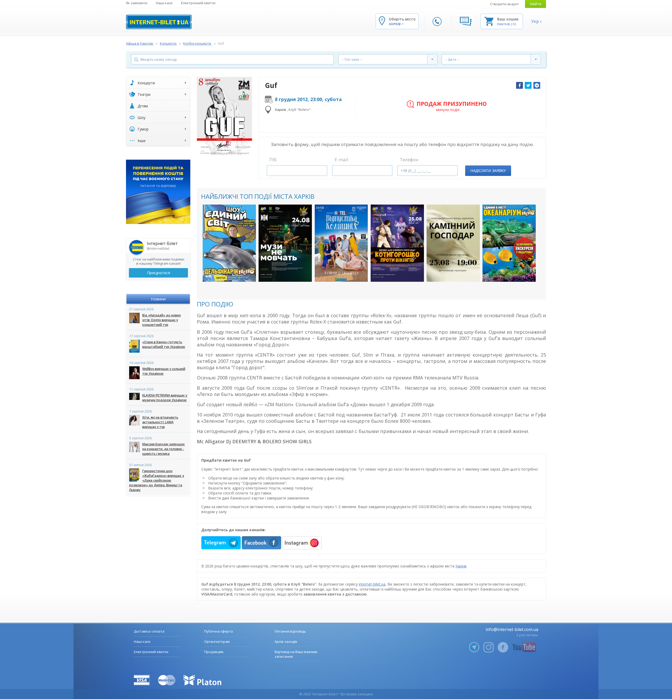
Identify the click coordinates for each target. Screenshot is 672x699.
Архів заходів (286, 641)
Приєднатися (158, 272)
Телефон (409, 160)
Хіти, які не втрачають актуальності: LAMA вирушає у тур (160, 422)
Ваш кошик (508, 19)
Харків (460, 566)
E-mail (341, 160)
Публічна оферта (218, 631)
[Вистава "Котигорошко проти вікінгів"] (397, 243)
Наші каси (164, 3)
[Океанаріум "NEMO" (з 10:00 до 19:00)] (509, 243)
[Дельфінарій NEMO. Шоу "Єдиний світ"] (229, 243)
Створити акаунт (504, 4)
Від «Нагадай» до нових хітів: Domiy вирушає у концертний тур (161, 320)
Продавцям (213, 651)
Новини (158, 298)
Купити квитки (226, 272)
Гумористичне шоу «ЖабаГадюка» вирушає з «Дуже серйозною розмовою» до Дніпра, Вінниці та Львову (156, 480)
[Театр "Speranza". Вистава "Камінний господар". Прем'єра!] (453, 243)
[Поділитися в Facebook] (519, 85)
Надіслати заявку (488, 171)
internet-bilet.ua (372, 584)
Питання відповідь (290, 631)
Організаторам (217, 641)
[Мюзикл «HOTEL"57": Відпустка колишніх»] (341, 243)
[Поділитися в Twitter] (528, 85)
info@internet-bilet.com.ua (512, 629)
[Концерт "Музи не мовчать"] (285, 243)
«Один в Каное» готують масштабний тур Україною (163, 344)
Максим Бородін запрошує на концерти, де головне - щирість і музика (163, 449)
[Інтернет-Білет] (159, 22)
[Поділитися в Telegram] (536, 85)
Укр (535, 21)
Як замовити (136, 3)
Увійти (535, 3)
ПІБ (273, 160)
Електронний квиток (198, 3)
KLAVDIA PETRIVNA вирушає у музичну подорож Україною (164, 397)
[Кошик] (489, 20)
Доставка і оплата (149, 631)
